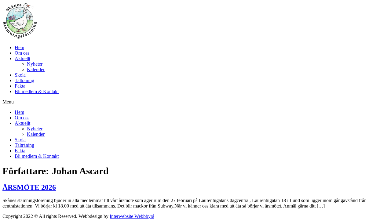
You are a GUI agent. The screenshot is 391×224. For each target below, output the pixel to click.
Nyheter (34, 64)
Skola (20, 75)
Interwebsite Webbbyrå (132, 216)
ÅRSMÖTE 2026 (29, 187)
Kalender (36, 69)
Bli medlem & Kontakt (37, 91)
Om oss (22, 53)
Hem (19, 47)
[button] (195, 102)
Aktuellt (22, 58)
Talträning (24, 80)
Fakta (20, 86)
